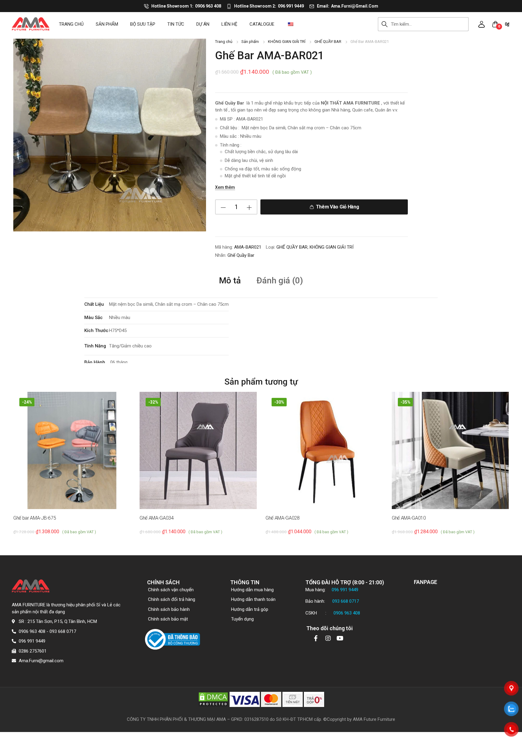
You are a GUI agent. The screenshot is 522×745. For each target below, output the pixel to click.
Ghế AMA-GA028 (283, 518)
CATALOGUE (262, 24)
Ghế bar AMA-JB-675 (34, 518)
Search (384, 24)
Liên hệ (229, 24)
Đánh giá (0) (279, 280)
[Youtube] (340, 638)
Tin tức (175, 24)
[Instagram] (328, 638)
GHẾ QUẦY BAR (327, 41)
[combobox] (430, 24)
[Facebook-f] (316, 638)
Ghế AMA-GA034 (157, 518)
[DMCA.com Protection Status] (213, 698)
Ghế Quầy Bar (240, 255)
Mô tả (230, 280)
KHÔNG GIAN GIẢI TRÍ (286, 41)
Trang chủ (71, 24)
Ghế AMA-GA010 (409, 518)
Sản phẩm (107, 24)
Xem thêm (225, 187)
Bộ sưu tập (142, 24)
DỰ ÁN (202, 24)
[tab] (230, 280)
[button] (481, 24)
